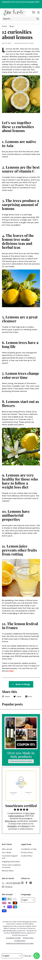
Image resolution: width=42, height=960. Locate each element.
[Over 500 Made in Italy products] (21, 733)
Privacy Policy (27, 852)
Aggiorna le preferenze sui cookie (19, 943)
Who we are (7, 849)
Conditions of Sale (29, 849)
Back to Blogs (22, 684)
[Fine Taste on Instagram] (22, 882)
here (11, 671)
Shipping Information (11, 861)
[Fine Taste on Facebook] (26, 882)
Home (4, 26)
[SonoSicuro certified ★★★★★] (21, 786)
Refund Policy (8, 871)
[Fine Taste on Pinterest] (30, 882)
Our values (6, 852)
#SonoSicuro (10, 821)
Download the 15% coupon (21, 761)
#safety (25, 826)
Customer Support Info (10, 857)
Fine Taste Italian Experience (21, 814)
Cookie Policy (26, 856)
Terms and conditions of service (11, 866)
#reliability (12, 826)
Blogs (12, 26)
